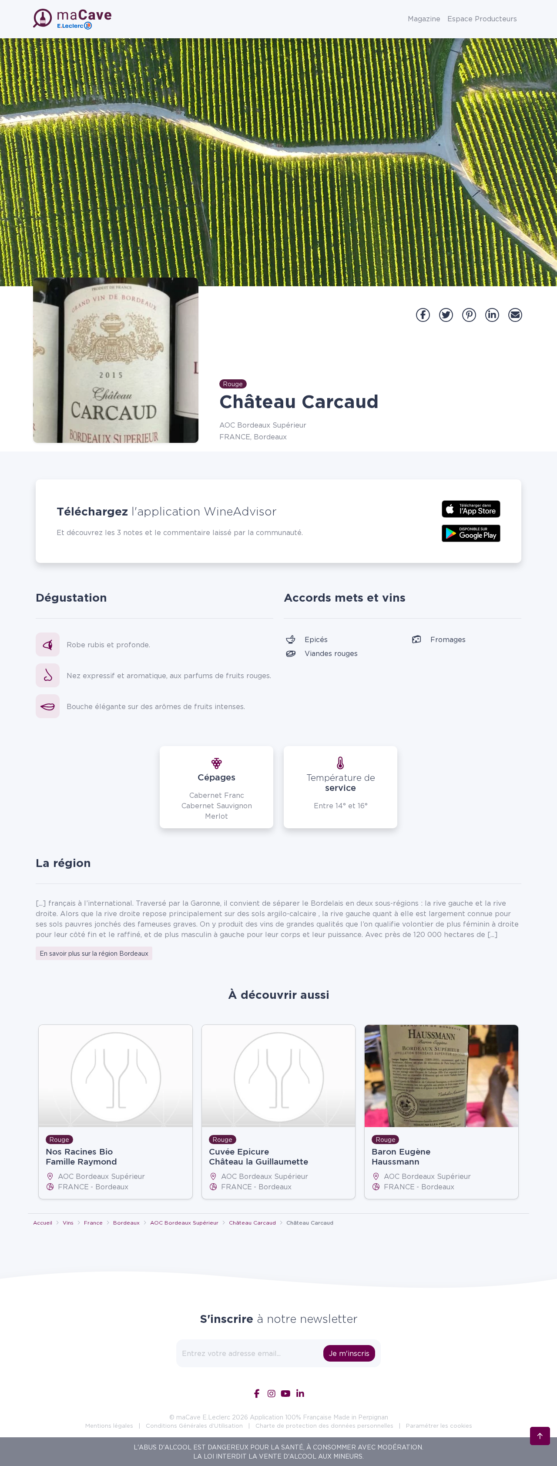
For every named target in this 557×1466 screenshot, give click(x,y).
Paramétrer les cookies (439, 1425)
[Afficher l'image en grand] (115, 360)
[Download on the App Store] (471, 508)
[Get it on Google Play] (471, 532)
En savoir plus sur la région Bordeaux (94, 953)
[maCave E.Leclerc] (73, 19)
